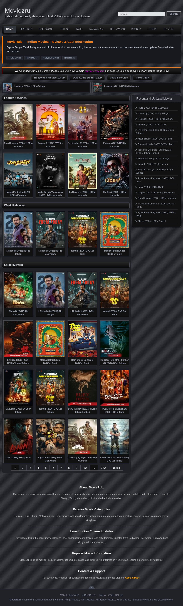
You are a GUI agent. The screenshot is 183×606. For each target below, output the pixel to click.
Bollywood (46, 29)
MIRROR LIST (89, 595)
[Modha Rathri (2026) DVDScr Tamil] (114, 247)
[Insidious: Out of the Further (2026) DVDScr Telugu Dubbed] (114, 356)
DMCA (102, 595)
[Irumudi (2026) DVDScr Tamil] (82, 247)
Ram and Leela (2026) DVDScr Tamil (156, 144)
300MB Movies (119, 77)
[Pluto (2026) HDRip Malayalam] (18, 307)
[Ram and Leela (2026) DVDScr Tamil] (82, 356)
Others (152, 29)
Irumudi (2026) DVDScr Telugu (153, 164)
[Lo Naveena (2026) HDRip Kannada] (82, 188)
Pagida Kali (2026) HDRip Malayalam (156, 192)
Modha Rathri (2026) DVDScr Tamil (155, 139)
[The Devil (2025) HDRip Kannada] (114, 188)
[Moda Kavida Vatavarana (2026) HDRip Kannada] (50, 188)
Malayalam (96, 29)
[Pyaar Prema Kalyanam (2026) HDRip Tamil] (114, 405)
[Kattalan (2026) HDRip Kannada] (114, 139)
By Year (169, 29)
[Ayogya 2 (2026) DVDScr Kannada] (50, 139)
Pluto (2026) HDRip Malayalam (153, 108)
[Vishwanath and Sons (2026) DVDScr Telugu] (114, 454)
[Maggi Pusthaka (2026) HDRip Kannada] (18, 188)
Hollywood (117, 29)
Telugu (64, 29)
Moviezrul (18, 10)
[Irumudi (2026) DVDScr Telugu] (50, 405)
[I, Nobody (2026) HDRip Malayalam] (97, 91)
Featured (26, 29)
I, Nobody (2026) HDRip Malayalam (155, 119)
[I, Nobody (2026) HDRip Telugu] (7, 91)
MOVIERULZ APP (69, 595)
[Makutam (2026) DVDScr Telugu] (18, 405)
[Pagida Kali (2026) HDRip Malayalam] (50, 454)
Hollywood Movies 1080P (49, 77)
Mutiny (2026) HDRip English (152, 221)
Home (9, 29)
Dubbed (136, 29)
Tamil (79, 29)
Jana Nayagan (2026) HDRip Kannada (157, 198)
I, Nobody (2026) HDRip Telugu (153, 113)
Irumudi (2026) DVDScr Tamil (152, 124)
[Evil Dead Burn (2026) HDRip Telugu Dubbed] (18, 356)
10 (85, 467)
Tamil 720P (142, 77)
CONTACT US (115, 595)
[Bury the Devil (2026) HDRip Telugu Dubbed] (82, 405)
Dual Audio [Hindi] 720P (87, 77)
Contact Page (132, 577)
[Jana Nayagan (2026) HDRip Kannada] (18, 139)
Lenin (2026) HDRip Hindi (150, 187)
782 (103, 467)
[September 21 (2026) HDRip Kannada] (82, 139)
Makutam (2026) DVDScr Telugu (153, 158)
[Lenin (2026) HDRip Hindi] (18, 454)
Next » (116, 467)
